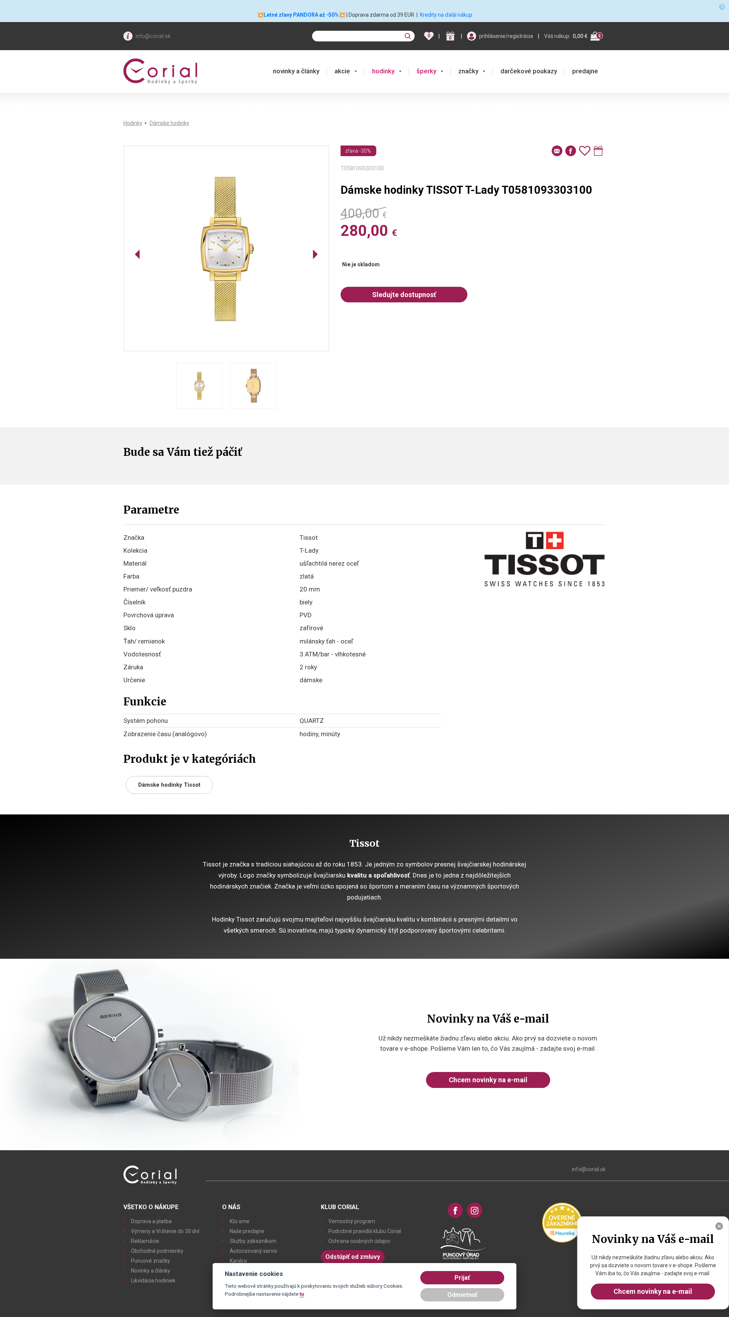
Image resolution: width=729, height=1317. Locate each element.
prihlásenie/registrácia (506, 36)
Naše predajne (247, 1231)
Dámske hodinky (169, 123)
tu (302, 1294)
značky (468, 71)
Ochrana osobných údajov (359, 1241)
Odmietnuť (462, 1294)
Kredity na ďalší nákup (446, 15)
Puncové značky (150, 1261)
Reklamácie (145, 1241)
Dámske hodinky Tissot (169, 784)
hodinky (383, 71)
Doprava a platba (151, 1221)
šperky (426, 71)
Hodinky (132, 123)
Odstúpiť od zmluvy (352, 1256)
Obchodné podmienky (157, 1251)
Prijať (462, 1277)
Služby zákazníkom (253, 1241)
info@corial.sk (153, 36)
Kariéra (238, 1261)
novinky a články (296, 71)
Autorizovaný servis (253, 1251)
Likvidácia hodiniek (153, 1280)
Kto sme (239, 1221)
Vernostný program (351, 1221)
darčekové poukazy (528, 71)
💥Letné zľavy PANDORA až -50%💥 (301, 15)
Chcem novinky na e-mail (488, 1080)
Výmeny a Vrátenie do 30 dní (165, 1231)
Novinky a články (150, 1271)
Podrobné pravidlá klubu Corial (364, 1231)
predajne (585, 71)
